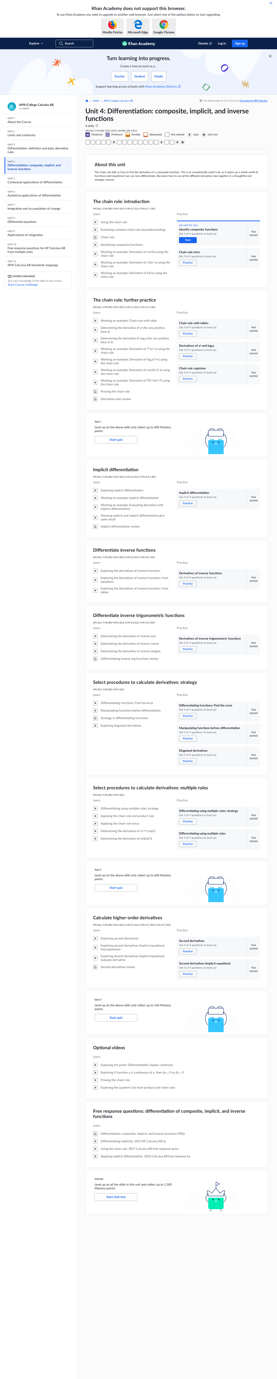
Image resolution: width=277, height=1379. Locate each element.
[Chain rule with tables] (98, 142)
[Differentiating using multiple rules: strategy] (151, 142)
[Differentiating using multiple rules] (156, 142)
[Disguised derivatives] (145, 142)
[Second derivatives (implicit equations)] (172, 142)
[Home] (86, 101)
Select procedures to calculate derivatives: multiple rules (150, 788)
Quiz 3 (98, 1000)
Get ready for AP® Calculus (253, 101)
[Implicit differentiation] (119, 142)
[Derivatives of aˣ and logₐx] (103, 142)
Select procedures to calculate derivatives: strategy (145, 682)
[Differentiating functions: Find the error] (135, 142)
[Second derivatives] (167, 142)
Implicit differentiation (115, 470)
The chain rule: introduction (121, 201)
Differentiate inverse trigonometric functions (139, 615)
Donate (203, 43)
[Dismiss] (271, 3)
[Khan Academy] (138, 43)
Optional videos (109, 1048)
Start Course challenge (23, 284)
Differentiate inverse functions (124, 550)
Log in (222, 43)
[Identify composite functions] (87, 142)
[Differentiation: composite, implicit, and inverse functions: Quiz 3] (177, 142)
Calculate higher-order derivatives (127, 918)
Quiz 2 (98, 870)
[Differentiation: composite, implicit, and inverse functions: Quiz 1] (114, 142)
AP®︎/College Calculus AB (118, 101)
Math (96, 101)
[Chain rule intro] (93, 142)
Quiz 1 (98, 422)
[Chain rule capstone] (108, 142)
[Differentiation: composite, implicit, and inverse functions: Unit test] (182, 142)
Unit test (99, 1179)
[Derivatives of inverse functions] (124, 142)
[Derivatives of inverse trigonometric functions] (130, 142)
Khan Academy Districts (161, 86)
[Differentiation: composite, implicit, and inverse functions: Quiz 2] (161, 142)
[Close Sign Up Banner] (270, 56)
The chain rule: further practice (124, 300)
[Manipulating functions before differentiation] (140, 142)
